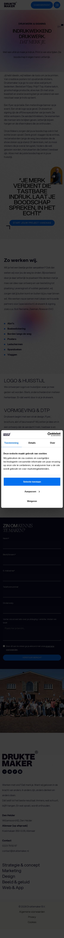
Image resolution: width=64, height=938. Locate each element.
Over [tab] (52, 442)
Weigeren (32, 501)
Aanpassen (30, 491)
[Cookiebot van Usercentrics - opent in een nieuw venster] (48, 434)
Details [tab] (32, 442)
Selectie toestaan (32, 481)
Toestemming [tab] (11, 442)
